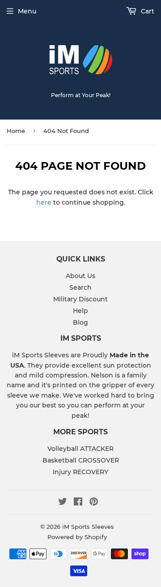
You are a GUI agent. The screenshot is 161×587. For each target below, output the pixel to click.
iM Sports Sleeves (88, 526)
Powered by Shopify (77, 536)
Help (80, 311)
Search (80, 287)
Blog (80, 322)
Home (16, 130)
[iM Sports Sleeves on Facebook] (78, 503)
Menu (27, 11)
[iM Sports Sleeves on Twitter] (62, 503)
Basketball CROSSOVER (80, 460)
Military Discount (80, 299)
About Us (80, 276)
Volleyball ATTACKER (80, 449)
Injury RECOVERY (80, 472)
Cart (146, 11)
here (43, 202)
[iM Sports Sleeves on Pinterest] (93, 503)
